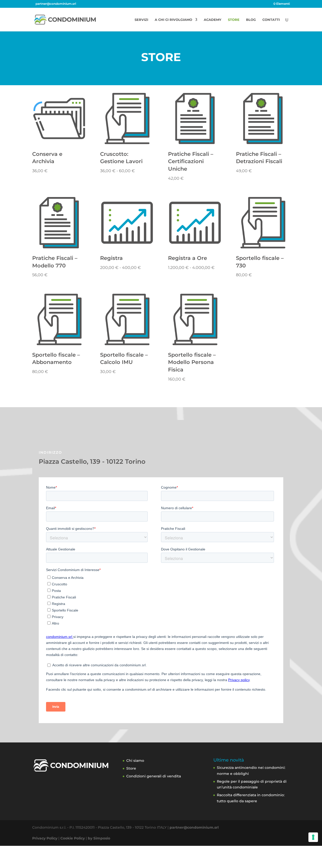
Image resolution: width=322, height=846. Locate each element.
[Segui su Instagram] (169, 433)
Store (233, 20)
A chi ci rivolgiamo (173, 20)
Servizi (141, 20)
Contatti (271, 20)
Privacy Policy (44, 838)
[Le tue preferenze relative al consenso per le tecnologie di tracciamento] (313, 837)
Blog (251, 20)
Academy (212, 20)
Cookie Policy (72, 838)
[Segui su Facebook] (152, 433)
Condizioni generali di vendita (153, 776)
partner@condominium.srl (194, 827)
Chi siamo (135, 760)
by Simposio (99, 838)
